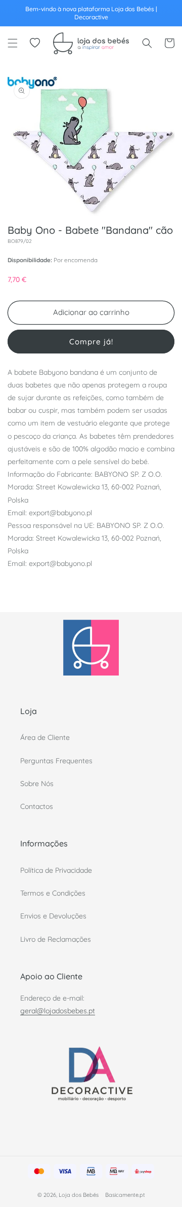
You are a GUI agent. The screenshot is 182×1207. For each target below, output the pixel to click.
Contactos (36, 806)
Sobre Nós (37, 783)
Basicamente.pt (125, 1194)
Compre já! (91, 341)
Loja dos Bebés (79, 1194)
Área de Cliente (45, 737)
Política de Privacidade (56, 870)
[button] (13, 43)
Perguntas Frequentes (56, 760)
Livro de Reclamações (55, 939)
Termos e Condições (52, 893)
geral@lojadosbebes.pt (57, 1010)
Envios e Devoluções (53, 915)
